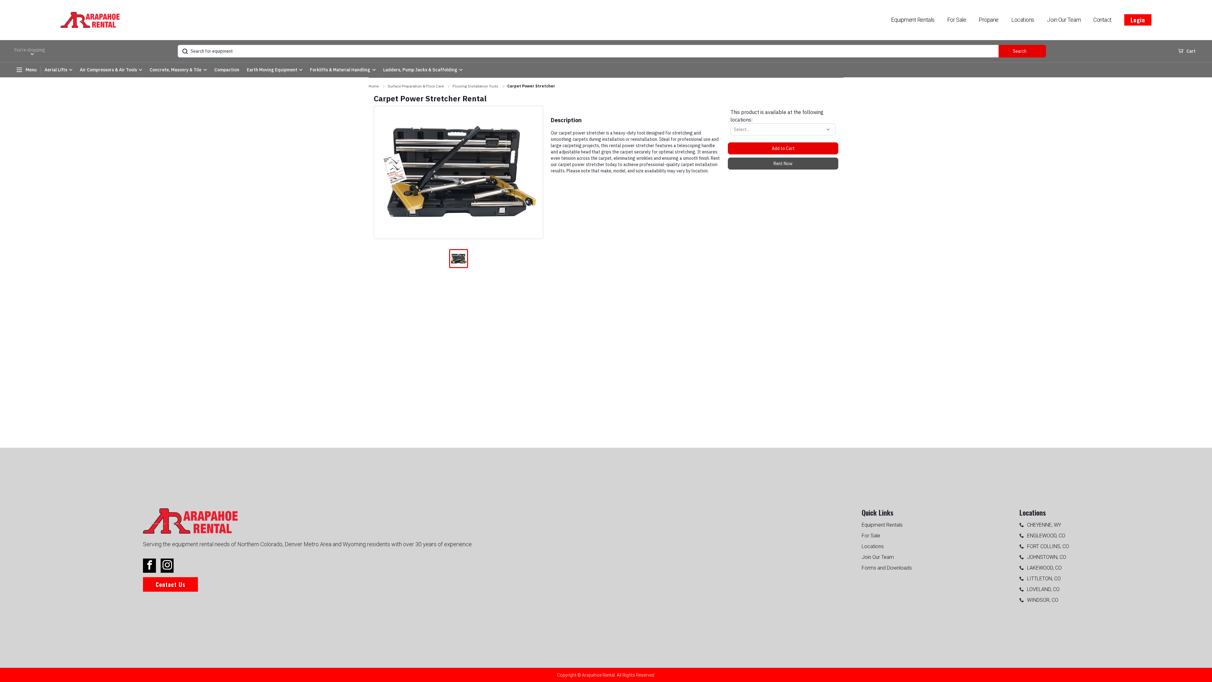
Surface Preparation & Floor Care (416, 86)
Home (374, 86)
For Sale (956, 19)
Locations (1022, 19)
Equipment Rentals (912, 19)
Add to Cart (783, 148)
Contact (1102, 19)
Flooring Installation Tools (475, 86)
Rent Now (783, 163)
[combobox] (734, 129)
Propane (989, 19)
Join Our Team (1064, 19)
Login (1138, 20)
